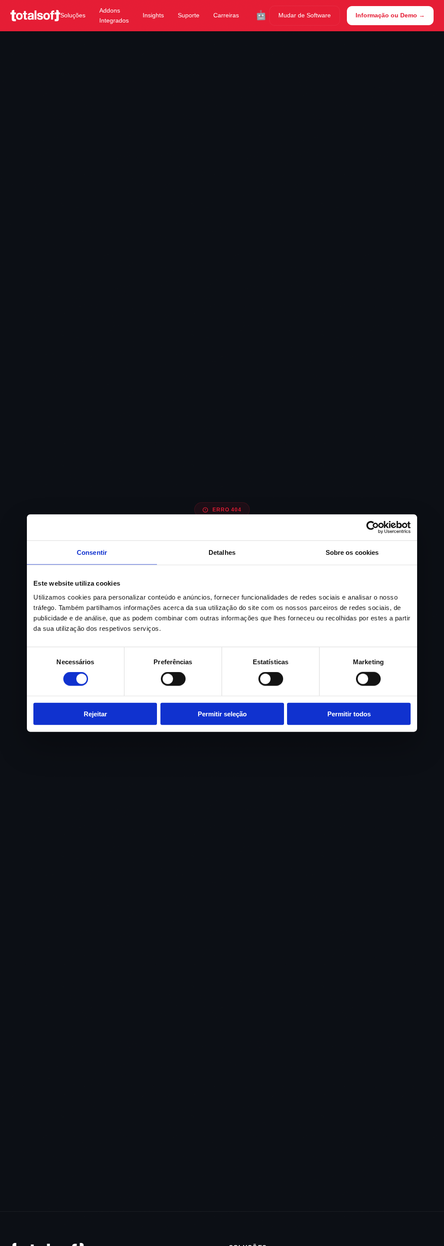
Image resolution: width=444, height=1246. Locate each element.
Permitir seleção (222, 713)
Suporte (188, 15)
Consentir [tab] (92, 552)
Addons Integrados (114, 15)
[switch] (173, 679)
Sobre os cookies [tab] (352, 552)
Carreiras (226, 15)
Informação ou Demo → (390, 15)
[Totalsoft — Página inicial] (35, 16)
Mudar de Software (304, 15)
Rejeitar (95, 713)
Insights (153, 15)
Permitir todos (349, 713)
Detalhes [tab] (222, 552)
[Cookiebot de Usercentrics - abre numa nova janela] (373, 527)
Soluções (72, 15)
